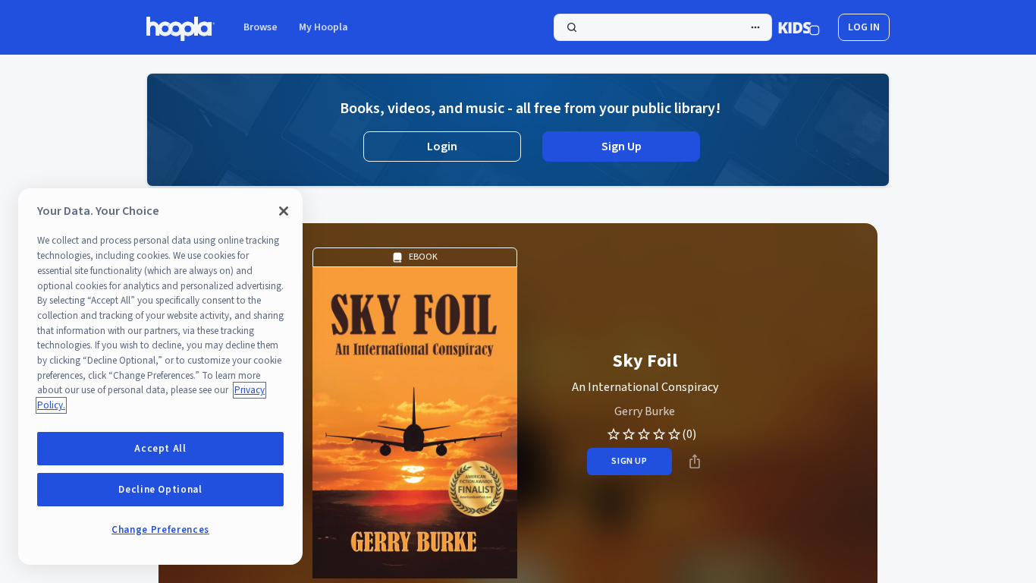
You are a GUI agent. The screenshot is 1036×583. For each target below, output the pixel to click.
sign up (629, 461)
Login (442, 146)
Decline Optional (160, 489)
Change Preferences (160, 530)
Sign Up (621, 146)
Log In (864, 27)
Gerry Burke (644, 411)
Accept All (160, 448)
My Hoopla (323, 27)
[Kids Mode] (799, 27)
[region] (160, 376)
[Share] (694, 461)
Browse (260, 27)
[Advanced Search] (755, 27)
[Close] (283, 211)
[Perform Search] (663, 27)
